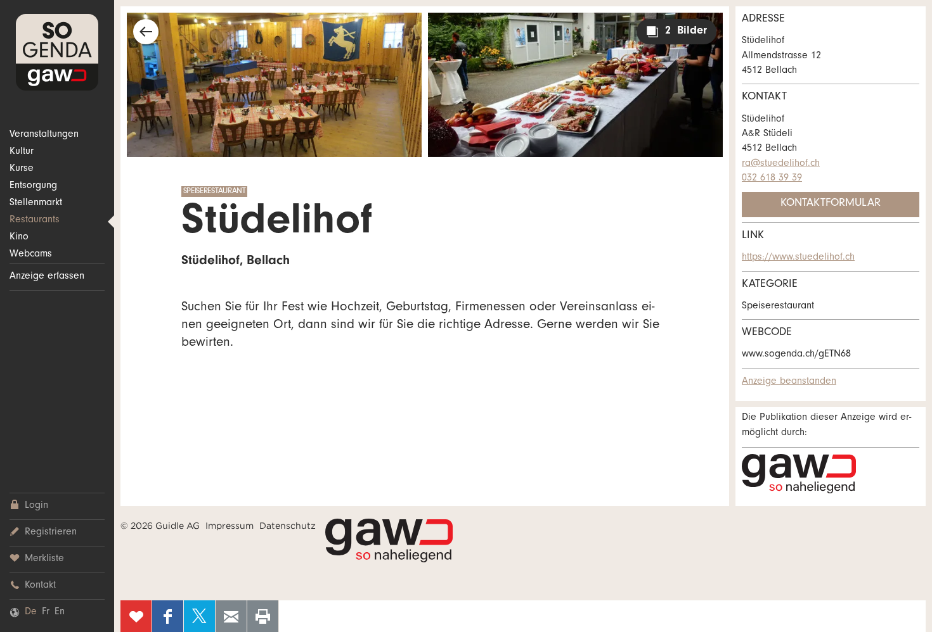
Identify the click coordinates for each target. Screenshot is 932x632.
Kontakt (40, 586)
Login (36, 506)
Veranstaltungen (44, 135)
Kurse (22, 169)
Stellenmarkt (36, 203)
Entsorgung (33, 186)
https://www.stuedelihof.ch (798, 258)
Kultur (22, 152)
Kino (19, 237)
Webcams (31, 255)
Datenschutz (287, 526)
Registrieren (51, 533)
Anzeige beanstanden (789, 382)
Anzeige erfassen (47, 277)
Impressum (229, 526)
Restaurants (35, 220)
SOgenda (57, 52)
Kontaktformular (830, 204)
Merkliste (44, 559)
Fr (45, 612)
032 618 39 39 (772, 179)
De (31, 612)
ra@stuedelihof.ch (781, 164)
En (60, 612)
